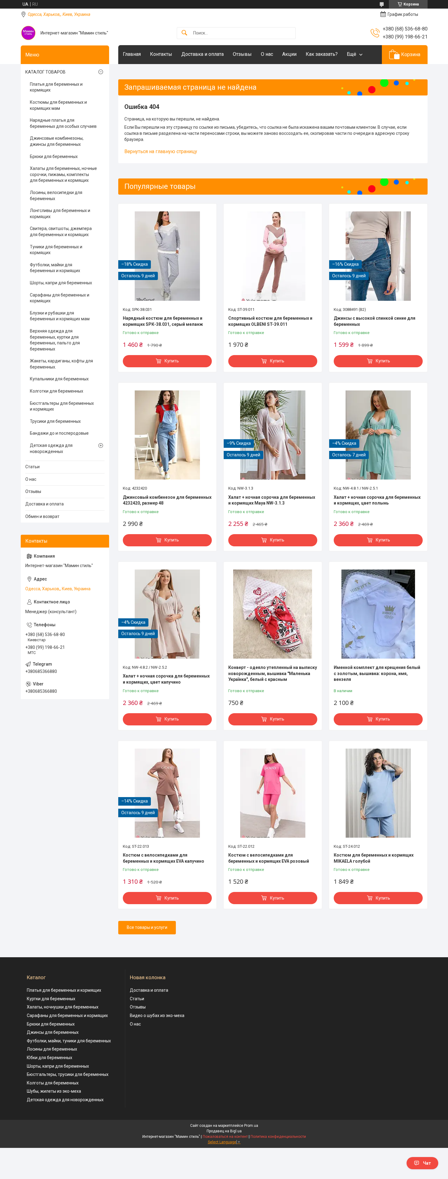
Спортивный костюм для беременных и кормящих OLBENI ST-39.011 (270, 321)
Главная (132, 54)
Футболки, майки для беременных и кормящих (55, 267)
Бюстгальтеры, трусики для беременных (67, 1074)
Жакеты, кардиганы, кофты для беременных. (61, 363)
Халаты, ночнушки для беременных (62, 1007)
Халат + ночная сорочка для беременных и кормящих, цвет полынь (377, 500)
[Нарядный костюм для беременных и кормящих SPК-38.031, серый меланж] (167, 255)
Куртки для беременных (51, 998)
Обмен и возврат (42, 516)
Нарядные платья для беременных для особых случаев (63, 123)
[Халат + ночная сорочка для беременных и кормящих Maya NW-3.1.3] (272, 435)
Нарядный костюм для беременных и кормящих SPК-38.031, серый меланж (163, 321)
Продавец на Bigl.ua (224, 1131)
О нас (267, 54)
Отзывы (242, 54)
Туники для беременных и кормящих (56, 249)
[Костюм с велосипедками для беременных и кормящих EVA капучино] (167, 793)
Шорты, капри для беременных (61, 282)
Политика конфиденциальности (278, 1136)
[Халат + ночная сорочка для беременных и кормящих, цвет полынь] (378, 435)
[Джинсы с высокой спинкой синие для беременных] (378, 255)
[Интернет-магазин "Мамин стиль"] (28, 33)
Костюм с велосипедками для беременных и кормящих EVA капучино (163, 858)
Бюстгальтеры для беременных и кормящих (62, 406)
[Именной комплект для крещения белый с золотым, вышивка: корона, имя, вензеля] (378, 614)
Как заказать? (322, 54)
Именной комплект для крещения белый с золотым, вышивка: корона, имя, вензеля (377, 673)
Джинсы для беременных (53, 1032)
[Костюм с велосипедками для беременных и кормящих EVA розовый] (272, 793)
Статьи (32, 466)
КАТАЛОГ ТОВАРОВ (45, 72)
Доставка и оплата (202, 54)
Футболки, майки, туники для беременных (69, 1040)
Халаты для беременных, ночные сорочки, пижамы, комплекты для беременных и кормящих (63, 174)
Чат (427, 1163)
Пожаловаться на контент (225, 1136)
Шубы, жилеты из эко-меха (54, 1091)
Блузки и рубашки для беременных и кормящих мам (60, 316)
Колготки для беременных (56, 391)
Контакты (161, 54)
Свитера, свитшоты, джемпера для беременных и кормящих (61, 231)
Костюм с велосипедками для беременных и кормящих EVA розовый (268, 858)
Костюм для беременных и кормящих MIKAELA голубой (374, 858)
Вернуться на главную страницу (160, 151)
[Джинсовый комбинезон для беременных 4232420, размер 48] (167, 435)
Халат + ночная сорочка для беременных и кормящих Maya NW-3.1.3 (271, 500)
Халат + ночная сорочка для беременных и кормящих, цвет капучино (166, 679)
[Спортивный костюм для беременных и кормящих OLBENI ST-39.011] (272, 255)
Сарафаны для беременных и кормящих (59, 298)
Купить (172, 360)
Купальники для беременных (59, 378)
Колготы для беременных (53, 1082)
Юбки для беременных (49, 1057)
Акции (289, 54)
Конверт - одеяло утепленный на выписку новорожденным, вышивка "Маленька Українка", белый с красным (272, 673)
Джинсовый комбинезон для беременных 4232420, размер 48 (167, 500)
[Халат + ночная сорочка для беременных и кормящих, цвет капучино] (167, 614)
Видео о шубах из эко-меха (157, 1015)
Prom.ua (251, 1125)
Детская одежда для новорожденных (51, 448)
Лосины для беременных (52, 1049)
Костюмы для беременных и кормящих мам (58, 105)
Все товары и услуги (147, 927)
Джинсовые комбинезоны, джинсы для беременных (57, 141)
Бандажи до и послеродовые (59, 433)
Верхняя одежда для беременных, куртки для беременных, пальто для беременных (55, 340)
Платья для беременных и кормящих (56, 87)
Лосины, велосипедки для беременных (56, 195)
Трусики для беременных (55, 421)
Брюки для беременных (54, 156)
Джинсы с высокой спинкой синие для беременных (374, 321)
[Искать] (184, 33)
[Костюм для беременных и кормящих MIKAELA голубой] (378, 793)
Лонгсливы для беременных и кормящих (60, 213)
